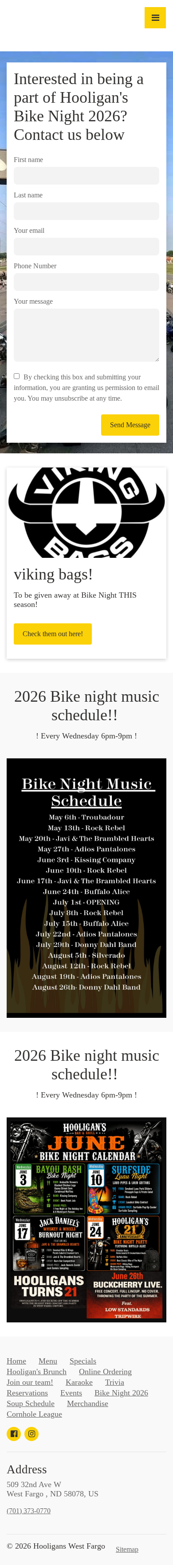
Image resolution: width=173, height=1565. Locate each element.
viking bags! (53, 574)
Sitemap (127, 1549)
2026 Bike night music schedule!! (86, 706)
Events (71, 1392)
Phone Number (35, 266)
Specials (83, 1360)
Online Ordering (105, 1371)
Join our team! (30, 1382)
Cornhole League (34, 1414)
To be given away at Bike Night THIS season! (75, 600)
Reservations (27, 1392)
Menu (48, 1360)
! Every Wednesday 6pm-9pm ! (86, 735)
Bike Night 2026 (121, 1392)
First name (28, 159)
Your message (33, 301)
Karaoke (79, 1382)
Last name (28, 195)
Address (27, 1469)
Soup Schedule (31, 1403)
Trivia (114, 1382)
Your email (29, 230)
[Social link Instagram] (31, 1434)
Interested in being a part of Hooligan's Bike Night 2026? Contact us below (79, 106)
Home (16, 1360)
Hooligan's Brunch (37, 1371)
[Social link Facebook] (14, 1434)
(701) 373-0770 (29, 1511)
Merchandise (87, 1403)
